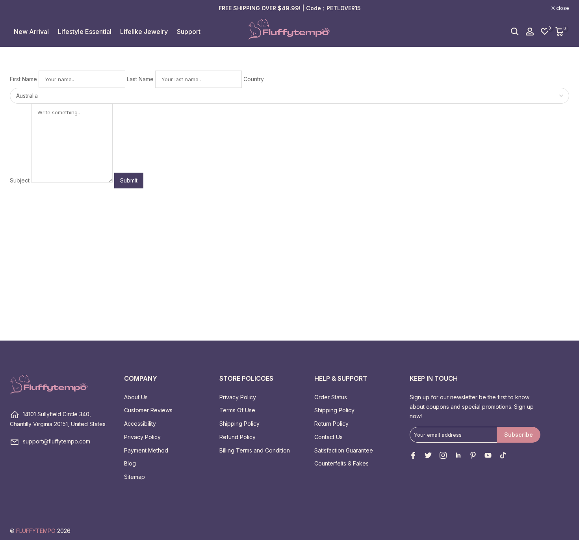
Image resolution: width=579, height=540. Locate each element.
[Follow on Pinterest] (473, 455)
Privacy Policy (142, 437)
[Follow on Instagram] (443, 455)
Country (253, 79)
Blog (130, 463)
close (20, 8)
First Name (23, 79)
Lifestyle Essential (84, 31)
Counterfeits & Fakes (341, 463)
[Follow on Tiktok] (503, 455)
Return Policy (331, 423)
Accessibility (140, 423)
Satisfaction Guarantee (343, 450)
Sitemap (134, 476)
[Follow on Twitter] (428, 455)
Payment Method (146, 450)
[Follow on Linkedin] (458, 455)
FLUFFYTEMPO (36, 530)
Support (188, 31)
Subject (20, 180)
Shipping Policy (239, 423)
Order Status (330, 397)
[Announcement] (289, 8)
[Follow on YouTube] (488, 455)
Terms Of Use (237, 410)
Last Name (140, 79)
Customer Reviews (148, 410)
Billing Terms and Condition (254, 450)
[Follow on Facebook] (413, 455)
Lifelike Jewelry (144, 31)
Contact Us (328, 437)
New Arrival (31, 31)
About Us (136, 397)
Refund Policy (237, 437)
